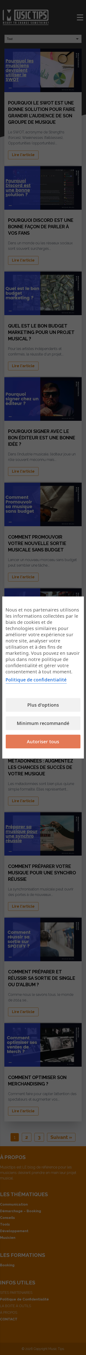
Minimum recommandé (43, 723)
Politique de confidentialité (36, 680)
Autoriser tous (43, 741)
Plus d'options (43, 705)
